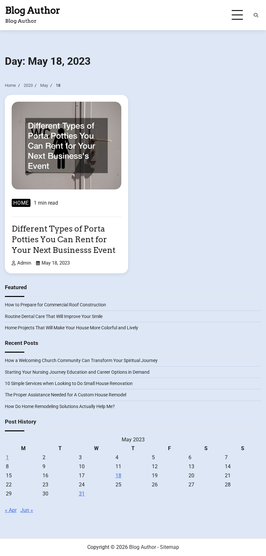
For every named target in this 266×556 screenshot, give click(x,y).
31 (82, 494)
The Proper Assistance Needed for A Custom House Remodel (65, 394)
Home (21, 203)
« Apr (11, 510)
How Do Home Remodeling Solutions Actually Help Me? (60, 406)
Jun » (26, 510)
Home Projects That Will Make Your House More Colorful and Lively (71, 327)
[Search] (256, 15)
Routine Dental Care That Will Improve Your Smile (54, 316)
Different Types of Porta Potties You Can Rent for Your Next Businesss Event (63, 239)
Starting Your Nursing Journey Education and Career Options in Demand (77, 372)
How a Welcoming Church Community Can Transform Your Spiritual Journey (81, 360)
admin (24, 263)
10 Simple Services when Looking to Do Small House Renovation (69, 383)
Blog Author (32, 10)
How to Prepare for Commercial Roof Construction (55, 304)
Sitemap (169, 547)
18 (118, 475)
